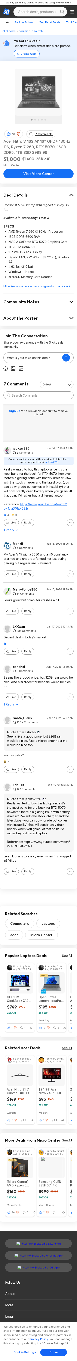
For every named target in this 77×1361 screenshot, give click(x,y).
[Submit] (8, 395)
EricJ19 (18, 785)
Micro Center (41, 935)
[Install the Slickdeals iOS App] (38, 1267)
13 (44, 1027)
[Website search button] (62, 11)
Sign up (15, 411)
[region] (38, 1341)
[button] (18, 134)
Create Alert (28, 53)
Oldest (47, 384)
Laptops (48, 923)
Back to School (24, 22)
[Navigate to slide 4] (42, 119)
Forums (23, 31)
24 (13, 1212)
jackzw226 (21, 448)
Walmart (11, 1112)
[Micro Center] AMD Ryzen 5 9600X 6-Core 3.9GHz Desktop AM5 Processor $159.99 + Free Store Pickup (19, 1183)
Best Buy (43, 1020)
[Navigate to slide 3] (38, 119)
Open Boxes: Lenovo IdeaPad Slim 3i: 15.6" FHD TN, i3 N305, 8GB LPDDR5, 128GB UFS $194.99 (51, 998)
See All (67, 955)
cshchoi (19, 667)
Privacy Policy (39, 1339)
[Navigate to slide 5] (45, 119)
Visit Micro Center (38, 174)
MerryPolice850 (25, 589)
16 (13, 134)
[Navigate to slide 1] (31, 119)
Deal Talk (37, 31)
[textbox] (33, 358)
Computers (19, 923)
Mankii (18, 543)
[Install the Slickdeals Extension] (38, 1243)
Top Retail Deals (49, 22)
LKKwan (19, 626)
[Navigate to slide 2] (35, 119)
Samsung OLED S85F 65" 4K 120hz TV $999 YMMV (49, 1183)
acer (14, 935)
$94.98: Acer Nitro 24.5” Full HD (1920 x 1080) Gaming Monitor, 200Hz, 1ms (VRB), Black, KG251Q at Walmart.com (51, 1091)
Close (53, 1352)
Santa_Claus (22, 718)
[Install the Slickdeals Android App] (38, 1255)
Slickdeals (9, 31)
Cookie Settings (24, 1352)
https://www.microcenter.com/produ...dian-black (37, 286)
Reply (27, 522)
